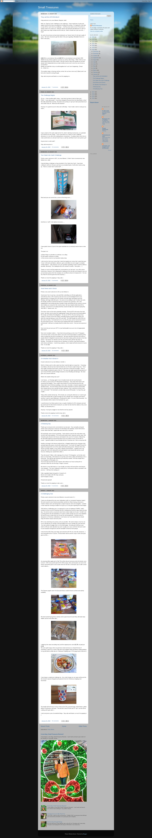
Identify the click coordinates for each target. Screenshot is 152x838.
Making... (104, 130)
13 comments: (55, 147)
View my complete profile (96, 31)
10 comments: (55, 350)
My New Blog (105, 148)
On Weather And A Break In (49, 358)
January (95, 74)
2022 (93, 41)
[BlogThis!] (63, 87)
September (96, 57)
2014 (93, 98)
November (96, 53)
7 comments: (55, 87)
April (94, 68)
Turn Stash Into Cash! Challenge (51, 155)
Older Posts (83, 726)
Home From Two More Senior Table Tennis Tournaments (106, 139)
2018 (93, 49)
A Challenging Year (47, 494)
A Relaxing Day (46, 424)
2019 (93, 47)
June (94, 64)
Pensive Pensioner (97, 25)
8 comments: (55, 280)
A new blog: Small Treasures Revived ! (52, 734)
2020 (93, 45)
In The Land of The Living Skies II (106, 112)
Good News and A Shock (49, 288)
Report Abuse (94, 102)
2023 (93, 39)
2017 (93, 92)
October (95, 55)
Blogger (85, 834)
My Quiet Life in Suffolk (106, 119)
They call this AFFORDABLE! (50, 17)
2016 (93, 94)
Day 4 (103, 114)
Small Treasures (48, 7)
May (94, 66)
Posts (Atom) (51, 729)
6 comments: (55, 485)
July (94, 62)
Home (64, 726)
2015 (93, 96)
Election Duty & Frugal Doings (54, 822)
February (95, 72)
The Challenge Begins (48, 95)
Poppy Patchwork (105, 129)
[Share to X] (64, 87)
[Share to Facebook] (66, 87)
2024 (93, 37)
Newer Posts (45, 726)
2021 (93, 43)
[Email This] (61, 87)
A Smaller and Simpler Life (106, 146)
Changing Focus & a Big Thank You (56, 813)
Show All (109, 150)
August (95, 59)
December (96, 51)
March (95, 70)
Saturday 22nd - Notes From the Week (106, 123)
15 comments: (55, 721)
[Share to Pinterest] (67, 87)
